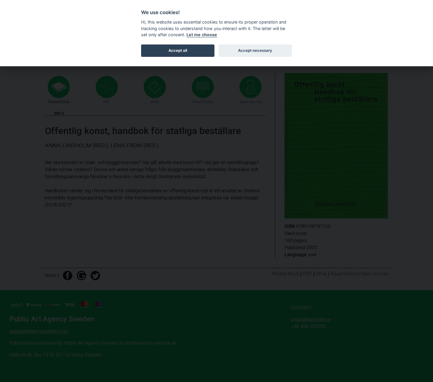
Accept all (177, 50)
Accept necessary (255, 50)
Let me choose (201, 34)
